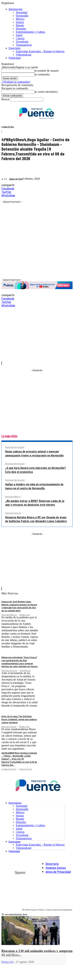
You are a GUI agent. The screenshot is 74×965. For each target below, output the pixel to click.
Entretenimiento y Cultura (30, 31)
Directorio (52, 864)
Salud (19, 35)
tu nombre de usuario (47, 70)
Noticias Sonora (13, 513)
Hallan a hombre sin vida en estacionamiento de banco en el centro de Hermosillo (34, 486)
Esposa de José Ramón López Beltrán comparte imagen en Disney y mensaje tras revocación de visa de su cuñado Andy (19, 606)
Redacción (24, 614)
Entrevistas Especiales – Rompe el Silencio (40, 51)
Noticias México (12, 496)
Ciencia (20, 38)
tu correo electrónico (46, 91)
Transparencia (24, 44)
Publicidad (15, 57)
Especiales (14, 48)
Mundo (20, 25)
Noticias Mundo (8, 726)
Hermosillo (22, 15)
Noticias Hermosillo (15, 463)
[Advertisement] (37, 240)
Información (15, 9)
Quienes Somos (56, 868)
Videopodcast (23, 54)
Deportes (21, 28)
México (20, 18)
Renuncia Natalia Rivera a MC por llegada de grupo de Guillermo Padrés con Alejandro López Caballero (36, 519)
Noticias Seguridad (14, 447)
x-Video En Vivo (7, 127)
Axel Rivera (25, 670)
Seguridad (21, 12)
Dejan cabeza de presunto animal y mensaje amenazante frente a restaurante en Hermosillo (34, 453)
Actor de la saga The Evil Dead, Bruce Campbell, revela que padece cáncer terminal (19, 719)
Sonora (20, 22)
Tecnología (22, 41)
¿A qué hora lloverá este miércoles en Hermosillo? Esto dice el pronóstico (35, 470)
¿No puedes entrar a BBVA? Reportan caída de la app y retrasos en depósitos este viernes (34, 503)
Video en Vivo (15, 179)
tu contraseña (42, 74)
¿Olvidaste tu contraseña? (15, 81)
